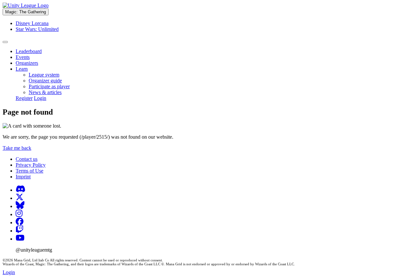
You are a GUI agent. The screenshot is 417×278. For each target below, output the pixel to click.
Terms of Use (29, 171)
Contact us (26, 159)
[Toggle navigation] (5, 42)
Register (24, 98)
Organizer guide (45, 80)
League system (44, 74)
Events (23, 57)
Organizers (27, 63)
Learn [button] (22, 69)
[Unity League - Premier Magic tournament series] (26, 5)
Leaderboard (29, 51)
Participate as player (49, 86)
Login (40, 98)
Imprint (23, 176)
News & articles (45, 92)
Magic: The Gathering (25, 11)
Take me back (17, 148)
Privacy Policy (31, 165)
